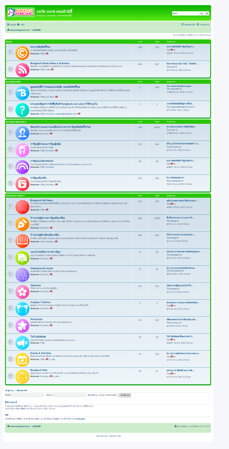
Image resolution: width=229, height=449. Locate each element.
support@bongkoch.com (66, 114)
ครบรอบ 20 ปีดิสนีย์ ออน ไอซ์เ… (180, 370)
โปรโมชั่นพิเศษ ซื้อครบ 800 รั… (180, 336)
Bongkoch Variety (15, 196)
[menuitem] (21, 25)
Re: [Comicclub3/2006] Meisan (181, 268)
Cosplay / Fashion (40, 302)
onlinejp (173, 289)
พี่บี (47, 54)
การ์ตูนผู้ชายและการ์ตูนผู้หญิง (45, 144)
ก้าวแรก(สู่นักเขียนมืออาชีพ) (44, 235)
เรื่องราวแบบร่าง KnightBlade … (181, 235)
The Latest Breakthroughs (179, 86)
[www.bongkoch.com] (21, 11)
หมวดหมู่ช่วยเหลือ (13, 82)
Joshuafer (174, 89)
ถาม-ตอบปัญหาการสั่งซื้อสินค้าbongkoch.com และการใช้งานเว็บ (63, 104)
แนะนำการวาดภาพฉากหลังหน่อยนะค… (184, 251)
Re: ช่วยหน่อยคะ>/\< (175, 178)
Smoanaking (175, 271)
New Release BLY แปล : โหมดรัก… (182, 64)
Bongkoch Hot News (41, 200)
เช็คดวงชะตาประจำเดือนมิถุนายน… (182, 319)
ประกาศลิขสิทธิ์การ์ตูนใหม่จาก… (181, 47)
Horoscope (36, 319)
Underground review (41, 268)
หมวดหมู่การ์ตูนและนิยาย (16, 122)
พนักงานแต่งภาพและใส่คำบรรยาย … (182, 201)
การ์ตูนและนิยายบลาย (41, 161)
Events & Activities (40, 353)
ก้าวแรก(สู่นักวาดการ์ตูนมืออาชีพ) (47, 218)
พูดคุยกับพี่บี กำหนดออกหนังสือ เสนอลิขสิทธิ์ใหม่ (55, 87)
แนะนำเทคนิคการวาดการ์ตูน (45, 251)
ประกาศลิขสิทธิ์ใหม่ (40, 47)
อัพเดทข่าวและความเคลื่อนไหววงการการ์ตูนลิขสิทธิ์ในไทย (60, 127)
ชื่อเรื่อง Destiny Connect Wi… (180, 218)
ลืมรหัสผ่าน (92, 395)
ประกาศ (9, 42)
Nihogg (173, 221)
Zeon (172, 130)
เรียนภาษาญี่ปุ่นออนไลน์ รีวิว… (180, 285)
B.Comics (50, 97)
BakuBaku (174, 255)
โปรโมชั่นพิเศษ (38, 336)
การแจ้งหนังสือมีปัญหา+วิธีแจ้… (180, 104)
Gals (48, 69)
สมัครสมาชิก (22, 390)
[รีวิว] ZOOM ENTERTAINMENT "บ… (183, 144)
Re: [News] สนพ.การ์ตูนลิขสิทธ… (181, 127)
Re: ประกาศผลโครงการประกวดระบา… (184, 353)
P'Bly (42, 54)
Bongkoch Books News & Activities (49, 63)
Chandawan (175, 181)
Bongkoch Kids (38, 370)
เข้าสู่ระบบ (9, 390)
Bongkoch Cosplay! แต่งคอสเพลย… (183, 302)
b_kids (52, 359)
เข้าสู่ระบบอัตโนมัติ (107, 395)
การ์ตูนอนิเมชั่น (38, 178)
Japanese (35, 285)
